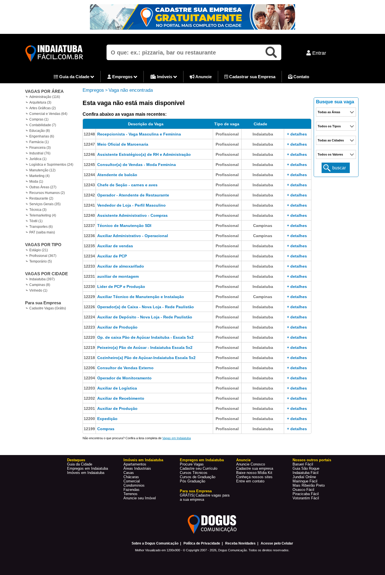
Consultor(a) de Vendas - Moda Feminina (136, 164)
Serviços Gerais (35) (45, 204)
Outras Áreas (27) (42, 187)
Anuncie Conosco (250, 464)
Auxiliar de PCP (112, 256)
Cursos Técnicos (193, 473)
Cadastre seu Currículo (198, 468)
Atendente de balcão (117, 174)
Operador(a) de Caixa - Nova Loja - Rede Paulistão (145, 307)
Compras (105, 429)
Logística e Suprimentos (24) (51, 165)
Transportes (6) (41, 227)
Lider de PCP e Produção (121, 286)
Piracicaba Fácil (306, 494)
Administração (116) (44, 97)
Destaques (76, 460)
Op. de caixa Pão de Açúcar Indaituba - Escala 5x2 (145, 337)
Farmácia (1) (39, 142)
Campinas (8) (39, 285)
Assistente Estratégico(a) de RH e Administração (144, 154)
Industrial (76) (39, 153)
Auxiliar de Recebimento (120, 398)
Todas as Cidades (331, 140)
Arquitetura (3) (40, 102)
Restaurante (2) (41, 198)
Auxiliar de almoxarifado (120, 266)
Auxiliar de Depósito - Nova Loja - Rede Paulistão (144, 317)
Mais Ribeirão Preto (309, 485)
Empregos (122, 76)
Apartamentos (134, 464)
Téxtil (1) (36, 221)
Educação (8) (39, 131)
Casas (128, 473)
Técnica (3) (38, 210)
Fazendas (131, 489)
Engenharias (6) (41, 136)
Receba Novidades (240, 543)
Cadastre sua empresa (254, 468)
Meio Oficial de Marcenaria (122, 144)
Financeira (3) (40, 148)
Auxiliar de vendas (115, 246)
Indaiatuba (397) (42, 279)
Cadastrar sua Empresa (251, 76)
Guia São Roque (306, 468)
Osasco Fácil (303, 489)
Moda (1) (36, 181)
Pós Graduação (192, 481)
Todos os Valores (330, 154)
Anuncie (203, 76)
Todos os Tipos (329, 126)
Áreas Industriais (137, 468)
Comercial (131, 481)
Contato (300, 76)
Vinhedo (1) (38, 290)
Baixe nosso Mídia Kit (254, 473)
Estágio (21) (38, 250)
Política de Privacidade (201, 543)
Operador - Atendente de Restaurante (133, 195)
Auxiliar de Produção (117, 327)
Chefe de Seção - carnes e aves (127, 185)
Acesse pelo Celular (277, 543)
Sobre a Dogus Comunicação (155, 543)
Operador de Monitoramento (124, 378)
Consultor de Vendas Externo (125, 368)
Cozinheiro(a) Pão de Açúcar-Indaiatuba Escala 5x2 (146, 357)
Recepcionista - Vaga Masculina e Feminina (139, 134)
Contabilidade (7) (42, 125)
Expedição (107, 418)
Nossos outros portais (312, 460)
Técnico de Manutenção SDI (124, 225)
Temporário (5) (40, 261)
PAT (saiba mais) (42, 232)
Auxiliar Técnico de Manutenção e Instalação (140, 296)
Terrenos (130, 494)
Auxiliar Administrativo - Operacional (132, 235)
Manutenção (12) (42, 170)
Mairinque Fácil (305, 481)
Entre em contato (250, 481)
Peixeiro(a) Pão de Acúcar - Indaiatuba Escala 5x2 (145, 347)
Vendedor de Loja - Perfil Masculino (131, 205)
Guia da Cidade (74, 76)
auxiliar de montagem (118, 276)
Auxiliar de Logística (117, 388)
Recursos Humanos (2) (47, 193)
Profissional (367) (42, 256)
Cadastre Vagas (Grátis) (47, 308)
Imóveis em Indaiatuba (85, 473)
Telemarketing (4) (42, 215)
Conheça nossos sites (254, 477)
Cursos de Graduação (197, 477)
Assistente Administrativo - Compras (132, 215)
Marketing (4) (39, 176)
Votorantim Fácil (306, 498)
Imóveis (164, 76)
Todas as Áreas (329, 112)
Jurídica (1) (38, 159)
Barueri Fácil (303, 464)
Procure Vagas (192, 464)
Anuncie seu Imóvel (139, 498)
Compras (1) (38, 119)
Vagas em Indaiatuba (176, 438)
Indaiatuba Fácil (305, 473)
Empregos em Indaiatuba (87, 468)
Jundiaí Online (304, 477)
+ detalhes (297, 134)
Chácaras (131, 477)
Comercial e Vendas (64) (48, 114)
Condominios (134, 485)
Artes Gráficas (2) (42, 108)
